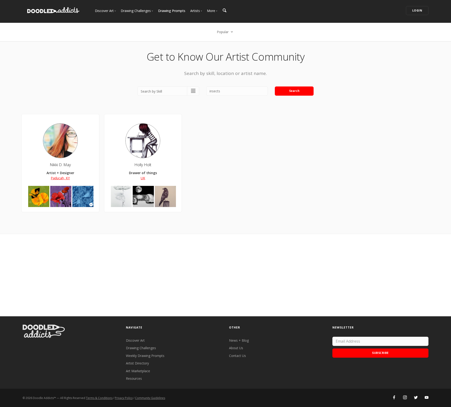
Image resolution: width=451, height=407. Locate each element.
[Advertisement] (225, 275)
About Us (236, 348)
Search (294, 91)
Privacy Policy (124, 398)
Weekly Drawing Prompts (145, 355)
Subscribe (380, 353)
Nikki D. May (60, 164)
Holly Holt (142, 164)
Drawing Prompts (171, 10)
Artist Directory (137, 363)
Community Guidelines (150, 398)
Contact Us (237, 355)
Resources (134, 378)
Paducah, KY (60, 178)
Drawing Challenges (141, 348)
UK (143, 178)
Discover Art (135, 340)
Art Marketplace (138, 371)
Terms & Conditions (99, 398)
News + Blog (239, 340)
